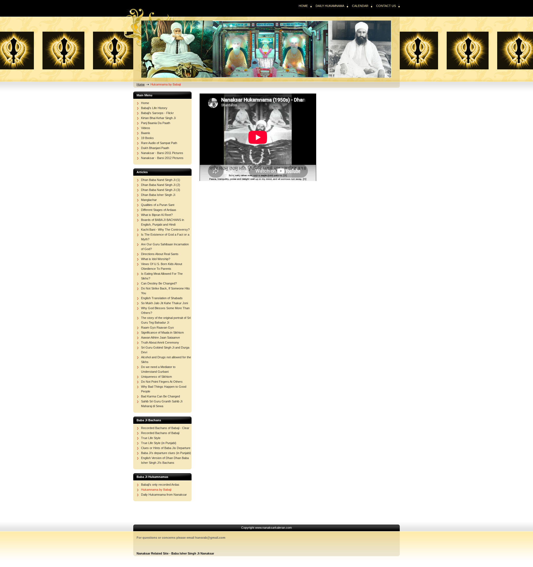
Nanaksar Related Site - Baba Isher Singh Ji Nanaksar (175, 553)
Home (303, 5)
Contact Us (386, 5)
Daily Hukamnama (330, 5)
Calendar (360, 5)
